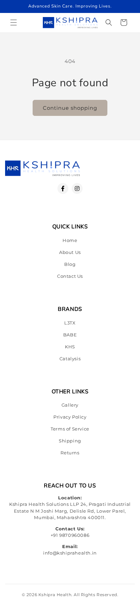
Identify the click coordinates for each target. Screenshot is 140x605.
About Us (70, 252)
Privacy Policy (69, 417)
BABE (70, 334)
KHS (70, 346)
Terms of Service (70, 429)
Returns (69, 452)
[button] (13, 22)
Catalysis (70, 358)
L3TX (69, 323)
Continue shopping (70, 108)
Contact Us (70, 276)
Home (70, 240)
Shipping (70, 440)
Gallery (70, 405)
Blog (69, 264)
